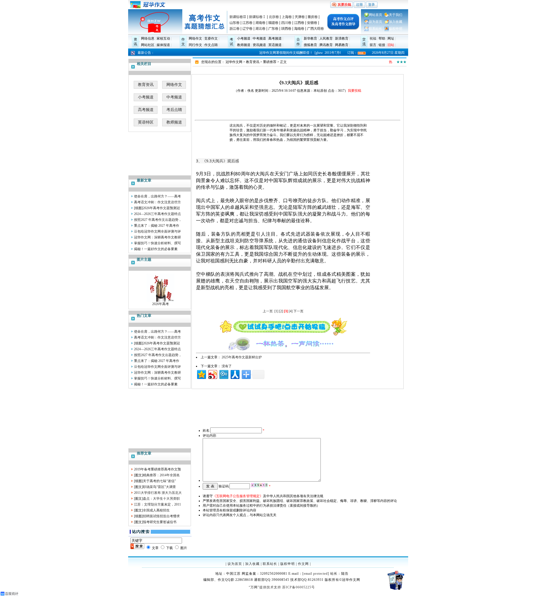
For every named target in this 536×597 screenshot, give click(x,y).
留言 (373, 45)
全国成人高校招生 (156, 510)
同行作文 (195, 45)
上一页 (268, 311)
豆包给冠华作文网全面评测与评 (157, 231)
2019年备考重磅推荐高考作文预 (157, 469)
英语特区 (146, 122)
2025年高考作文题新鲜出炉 (242, 357)
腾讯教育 (326, 45)
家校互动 (163, 38)
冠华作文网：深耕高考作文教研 (157, 237)
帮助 (382, 38)
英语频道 (275, 45)
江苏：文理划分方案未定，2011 (157, 504)
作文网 (303, 564)
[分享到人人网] (234, 374)
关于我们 (395, 15)
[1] (276, 311)
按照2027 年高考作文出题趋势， (158, 220)
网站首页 (375, 15)
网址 (390, 38)
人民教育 (326, 38)
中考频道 (259, 38)
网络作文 (195, 38)
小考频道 (243, 38)
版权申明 (395, 29)
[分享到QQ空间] (201, 374)
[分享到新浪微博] (212, 374)
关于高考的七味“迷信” (159, 481)
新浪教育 (341, 38)
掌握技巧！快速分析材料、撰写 (157, 243)
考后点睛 (174, 110)
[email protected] (315, 574)
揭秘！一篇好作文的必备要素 (156, 249)
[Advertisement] (160, 418)
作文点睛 (211, 45)
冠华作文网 (234, 62)
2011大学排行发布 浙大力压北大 (158, 493)
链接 (382, 45)
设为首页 (375, 22)
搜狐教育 (310, 45)
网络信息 (147, 38)
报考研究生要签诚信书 (159, 522)
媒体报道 (163, 45)
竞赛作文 (211, 38)
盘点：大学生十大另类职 (161, 499)
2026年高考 (160, 304)
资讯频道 (259, 45)
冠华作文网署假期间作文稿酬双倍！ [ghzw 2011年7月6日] (299, 53)
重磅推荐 (269, 62)
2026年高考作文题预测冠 (161, 208)
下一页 (298, 311)
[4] (291, 311)
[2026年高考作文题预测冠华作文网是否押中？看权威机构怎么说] (160, 301)
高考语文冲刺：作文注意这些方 (157, 202)
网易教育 (341, 45)
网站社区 (147, 45)
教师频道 (243, 45)
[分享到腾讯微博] (223, 374)
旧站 (390, 45)
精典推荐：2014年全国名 (161, 475)
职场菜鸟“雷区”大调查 (159, 487)
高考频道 (275, 38)
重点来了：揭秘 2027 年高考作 (156, 226)
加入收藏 (395, 22)
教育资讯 (146, 85)
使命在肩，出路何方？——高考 (157, 196)
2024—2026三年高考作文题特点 (157, 214)
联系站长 (375, 29)
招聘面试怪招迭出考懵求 (161, 516)
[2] (281, 311)
